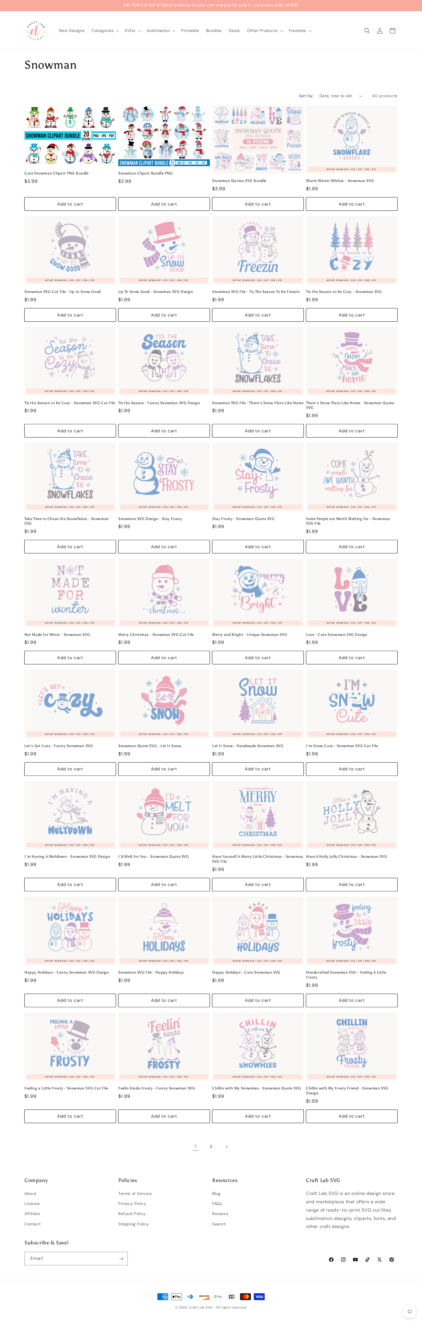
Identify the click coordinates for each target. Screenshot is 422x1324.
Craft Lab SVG (200, 1307)
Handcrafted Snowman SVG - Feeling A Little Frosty (346, 974)
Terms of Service (135, 1193)
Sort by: (306, 95)
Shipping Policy (133, 1224)
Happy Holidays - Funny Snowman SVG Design (66, 972)
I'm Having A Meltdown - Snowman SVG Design (67, 856)
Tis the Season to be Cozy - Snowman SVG (344, 292)
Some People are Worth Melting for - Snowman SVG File (348, 521)
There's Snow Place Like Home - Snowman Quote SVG (350, 405)
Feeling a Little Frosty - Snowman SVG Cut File (66, 1088)
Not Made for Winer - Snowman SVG (57, 634)
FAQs (217, 1203)
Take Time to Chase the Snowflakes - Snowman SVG (66, 521)
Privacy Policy (132, 1203)
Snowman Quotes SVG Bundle (239, 181)
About (30, 1193)
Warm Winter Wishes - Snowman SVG (340, 181)
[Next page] (226, 1146)
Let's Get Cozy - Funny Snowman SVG (58, 745)
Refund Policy (132, 1213)
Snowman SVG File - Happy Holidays (151, 972)
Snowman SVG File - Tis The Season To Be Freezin (256, 292)
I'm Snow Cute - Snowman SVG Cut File (342, 745)
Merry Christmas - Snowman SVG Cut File (156, 634)
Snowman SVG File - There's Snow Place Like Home (257, 403)
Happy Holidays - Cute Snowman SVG (246, 972)
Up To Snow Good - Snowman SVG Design (155, 292)
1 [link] (195, 1146)
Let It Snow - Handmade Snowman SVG (247, 745)
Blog (216, 1193)
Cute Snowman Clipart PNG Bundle (56, 173)
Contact (32, 1224)
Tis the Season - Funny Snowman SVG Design (159, 403)
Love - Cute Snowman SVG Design (336, 634)
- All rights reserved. (230, 1307)
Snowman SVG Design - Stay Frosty (150, 519)
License (32, 1203)
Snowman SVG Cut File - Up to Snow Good (62, 292)
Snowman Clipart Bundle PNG (145, 173)
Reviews (220, 1213)
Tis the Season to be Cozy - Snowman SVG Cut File (69, 403)
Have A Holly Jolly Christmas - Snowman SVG (346, 856)
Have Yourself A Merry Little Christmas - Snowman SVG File (257, 859)
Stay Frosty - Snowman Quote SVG (243, 519)
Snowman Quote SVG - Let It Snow (149, 745)
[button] (104, 30)
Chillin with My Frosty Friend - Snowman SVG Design (347, 1090)
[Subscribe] (121, 1259)
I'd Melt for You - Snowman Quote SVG (153, 856)
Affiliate (32, 1213)
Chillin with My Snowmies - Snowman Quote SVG (256, 1088)
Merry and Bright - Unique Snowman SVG (249, 634)
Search (219, 1224)
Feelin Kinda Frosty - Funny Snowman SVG (156, 1088)
